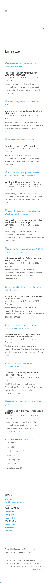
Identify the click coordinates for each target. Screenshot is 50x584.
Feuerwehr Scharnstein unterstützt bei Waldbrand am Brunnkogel (23, 221)
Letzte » (31, 439)
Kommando (10, 524)
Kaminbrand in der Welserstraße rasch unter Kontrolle (24, 297)
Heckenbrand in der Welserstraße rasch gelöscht (24, 411)
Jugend (10, 447)
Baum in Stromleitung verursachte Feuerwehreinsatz (21, 373)
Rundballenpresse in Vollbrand (20, 146)
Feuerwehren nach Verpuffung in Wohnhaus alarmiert (21, 73)
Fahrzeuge (9, 512)
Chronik (8, 530)
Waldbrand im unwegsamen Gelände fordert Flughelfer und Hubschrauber (23, 183)
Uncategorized (13, 468)
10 (25, 439)
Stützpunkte (10, 515)
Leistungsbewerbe (15, 451)
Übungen (11, 463)
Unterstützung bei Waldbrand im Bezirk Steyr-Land (24, 112)
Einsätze (8, 80)
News (9, 455)
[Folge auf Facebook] (38, 22)
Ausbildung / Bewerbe (14, 502)
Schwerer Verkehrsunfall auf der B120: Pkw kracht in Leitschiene (23, 259)
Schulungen (12, 459)
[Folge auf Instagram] (43, 22)
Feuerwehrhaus (11, 518)
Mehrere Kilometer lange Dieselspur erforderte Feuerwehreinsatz (22, 335)
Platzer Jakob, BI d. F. (17, 77)
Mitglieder (9, 528)
